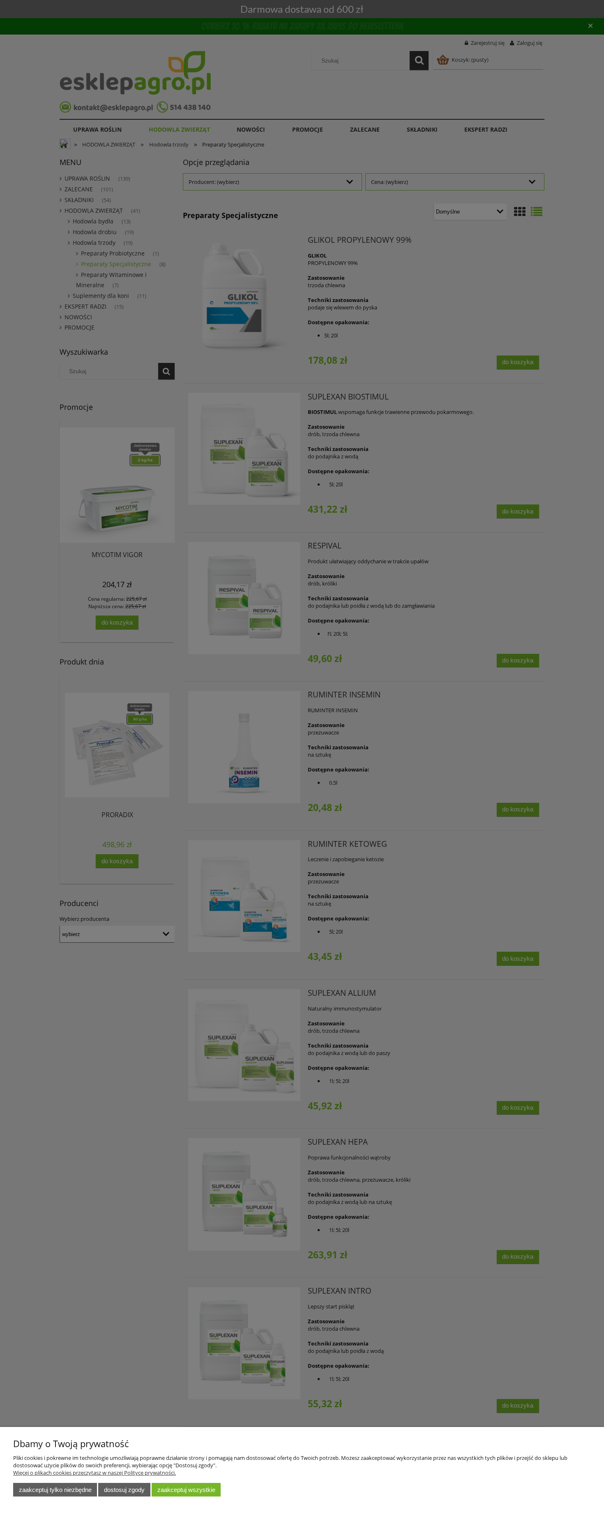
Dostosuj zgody (124, 1489)
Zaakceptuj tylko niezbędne (55, 1489)
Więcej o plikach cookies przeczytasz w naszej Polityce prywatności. (94, 1472)
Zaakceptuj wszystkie (186, 1489)
